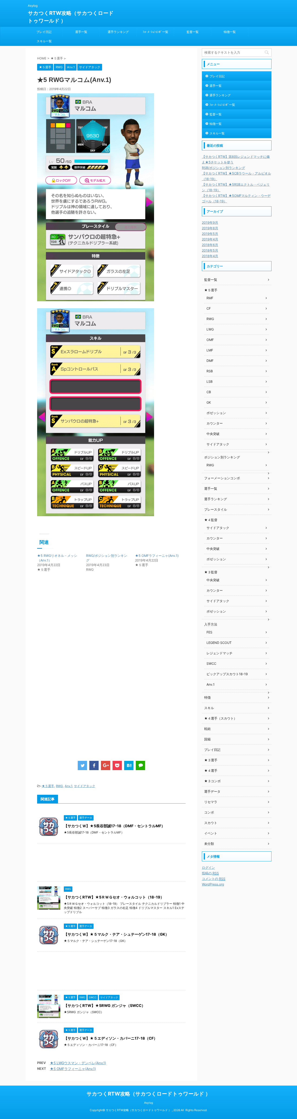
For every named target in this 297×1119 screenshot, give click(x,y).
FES (209, 632)
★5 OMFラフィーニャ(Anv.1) (157, 556)
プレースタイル (215, 509)
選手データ (212, 791)
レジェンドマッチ (219, 653)
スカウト (210, 823)
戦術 (207, 729)
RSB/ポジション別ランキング (223, 168)
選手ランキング (118, 32)
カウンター (215, 423)
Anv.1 (68, 786)
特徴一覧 (230, 32)
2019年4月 (210, 239)
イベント (210, 833)
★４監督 (210, 520)
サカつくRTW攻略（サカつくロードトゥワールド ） (148, 1094)
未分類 (209, 844)
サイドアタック (84, 786)
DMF (210, 361)
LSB (210, 381)
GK (209, 402)
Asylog (148, 1102)
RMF (210, 298)
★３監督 (210, 572)
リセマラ (210, 802)
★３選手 (210, 760)
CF (209, 308)
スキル (209, 708)
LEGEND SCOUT (219, 643)
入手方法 (210, 624)
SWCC (211, 663)
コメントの (213, 879)
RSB (210, 371)
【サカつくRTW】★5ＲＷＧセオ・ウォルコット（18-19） (114, 897)
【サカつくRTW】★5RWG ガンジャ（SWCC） (104, 1005)
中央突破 (213, 434)
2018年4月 (210, 256)
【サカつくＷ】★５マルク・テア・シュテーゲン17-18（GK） (116, 934)
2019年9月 (210, 222)
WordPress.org (213, 884)
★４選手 (210, 770)
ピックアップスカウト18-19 (227, 674)
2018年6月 (210, 245)
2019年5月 (210, 234)
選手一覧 (81, 32)
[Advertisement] (76, 628)
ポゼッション (216, 413)
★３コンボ (212, 781)
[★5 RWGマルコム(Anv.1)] (128, 765)
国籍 (207, 739)
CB (209, 392)
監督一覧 (193, 32)
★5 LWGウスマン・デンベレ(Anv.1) (78, 1063)
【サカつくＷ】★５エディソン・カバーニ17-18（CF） (110, 1038)
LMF (210, 350)
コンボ (209, 812)
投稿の (210, 873)
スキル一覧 (44, 41)
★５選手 (48, 786)
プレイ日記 (44, 32)
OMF (210, 340)
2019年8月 (210, 228)
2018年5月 (210, 250)
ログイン (208, 867)
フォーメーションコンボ (222, 478)
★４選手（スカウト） (220, 718)
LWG (210, 329)
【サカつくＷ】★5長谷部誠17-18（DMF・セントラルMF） (114, 826)
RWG (59, 786)
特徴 (207, 697)
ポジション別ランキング (222, 457)
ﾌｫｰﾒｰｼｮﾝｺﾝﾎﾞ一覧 (155, 32)
